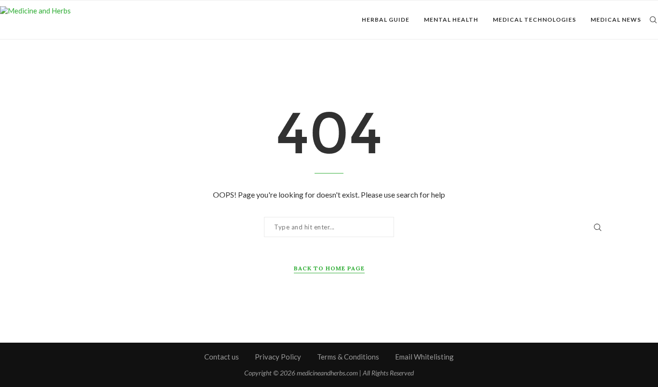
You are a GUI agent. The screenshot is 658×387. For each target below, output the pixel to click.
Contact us (221, 356)
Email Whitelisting (424, 356)
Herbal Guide (385, 19)
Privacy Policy (278, 356)
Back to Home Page (329, 268)
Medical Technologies (534, 19)
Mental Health (451, 19)
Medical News (616, 19)
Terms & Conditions (348, 356)
